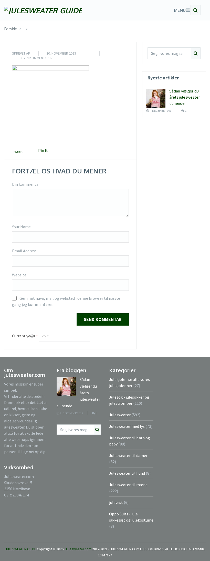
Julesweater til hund (127, 473)
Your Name (21, 226)
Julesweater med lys (127, 426)
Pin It (43, 150)
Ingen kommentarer (36, 58)
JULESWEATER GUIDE (20, 549)
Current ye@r (25, 335)
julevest (116, 502)
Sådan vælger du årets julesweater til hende (184, 97)
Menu (180, 10)
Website (19, 274)
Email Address (24, 250)
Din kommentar (26, 184)
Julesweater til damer (128, 455)
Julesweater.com (78, 549)
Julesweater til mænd (128, 484)
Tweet (17, 151)
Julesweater (120, 414)
